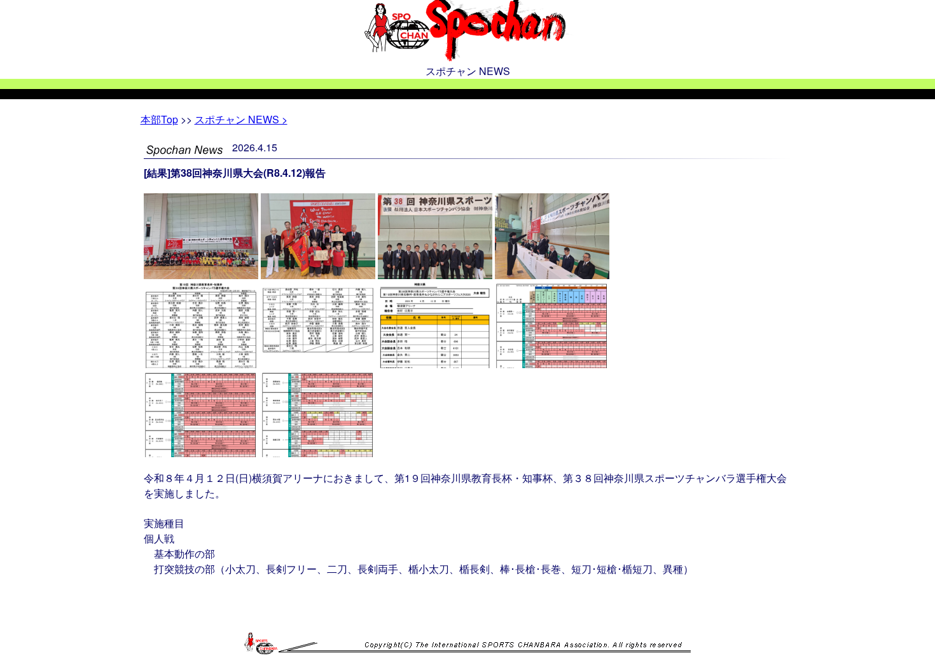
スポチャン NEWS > (241, 119)
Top (159, 119)
